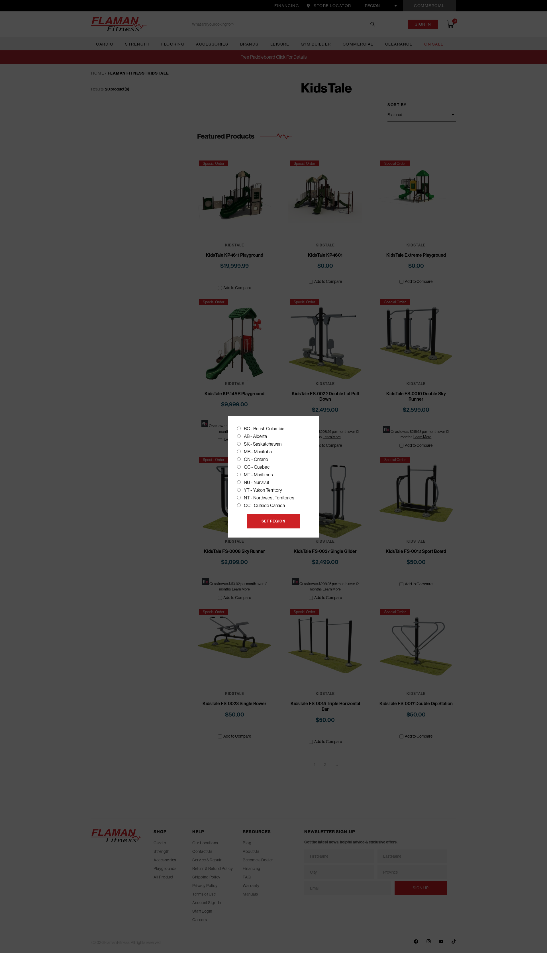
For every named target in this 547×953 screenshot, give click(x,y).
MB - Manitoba (258, 451)
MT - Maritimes (258, 474)
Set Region (273, 521)
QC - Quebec (257, 467)
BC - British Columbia (264, 428)
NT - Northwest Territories (269, 498)
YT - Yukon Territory (263, 490)
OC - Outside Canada (264, 505)
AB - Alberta (255, 436)
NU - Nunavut (256, 482)
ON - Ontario (256, 459)
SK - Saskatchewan (262, 444)
